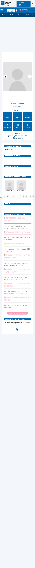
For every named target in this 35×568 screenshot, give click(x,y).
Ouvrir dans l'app (22, 4)
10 (30, 196)
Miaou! (16, 110)
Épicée (19, 15)
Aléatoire (11, 15)
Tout (3, 15)
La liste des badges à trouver (17, 313)
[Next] (34, 196)
